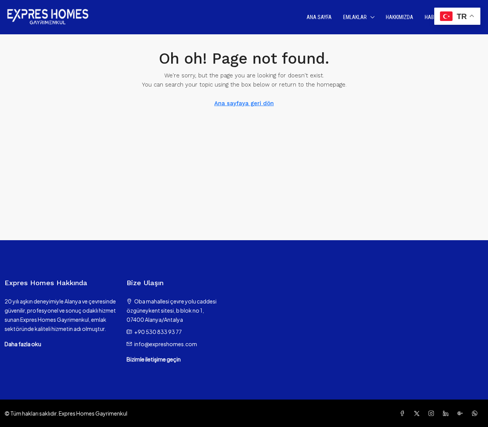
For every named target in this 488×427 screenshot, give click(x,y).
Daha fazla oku (23, 343)
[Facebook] (404, 413)
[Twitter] (418, 413)
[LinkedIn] (447, 413)
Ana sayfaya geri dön (244, 103)
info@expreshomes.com (165, 343)
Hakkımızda (399, 17)
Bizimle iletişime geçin (154, 359)
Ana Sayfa (319, 17)
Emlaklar (355, 17)
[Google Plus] (462, 413)
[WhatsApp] (476, 413)
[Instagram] (433, 413)
